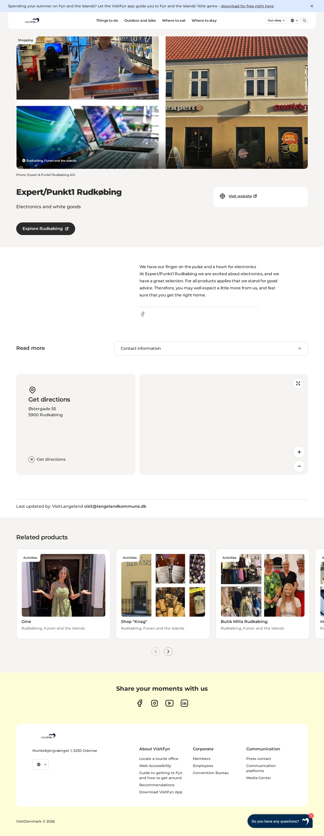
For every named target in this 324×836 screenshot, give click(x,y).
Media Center (258, 778)
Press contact (258, 758)
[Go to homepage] (31, 20)
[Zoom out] (299, 466)
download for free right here (247, 6)
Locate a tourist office (158, 758)
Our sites (274, 20)
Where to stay (204, 20)
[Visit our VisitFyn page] (139, 703)
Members (201, 758)
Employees (203, 765)
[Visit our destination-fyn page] (184, 703)
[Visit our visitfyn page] (154, 703)
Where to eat (174, 20)
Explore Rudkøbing (43, 228)
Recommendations (156, 785)
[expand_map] (298, 383)
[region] (223, 424)
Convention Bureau (211, 773)
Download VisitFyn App (161, 792)
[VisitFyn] (47, 736)
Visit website (240, 196)
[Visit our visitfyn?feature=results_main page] (169, 703)
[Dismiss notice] (312, 6)
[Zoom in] (299, 452)
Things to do (107, 20)
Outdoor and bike (140, 20)
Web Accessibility (155, 765)
